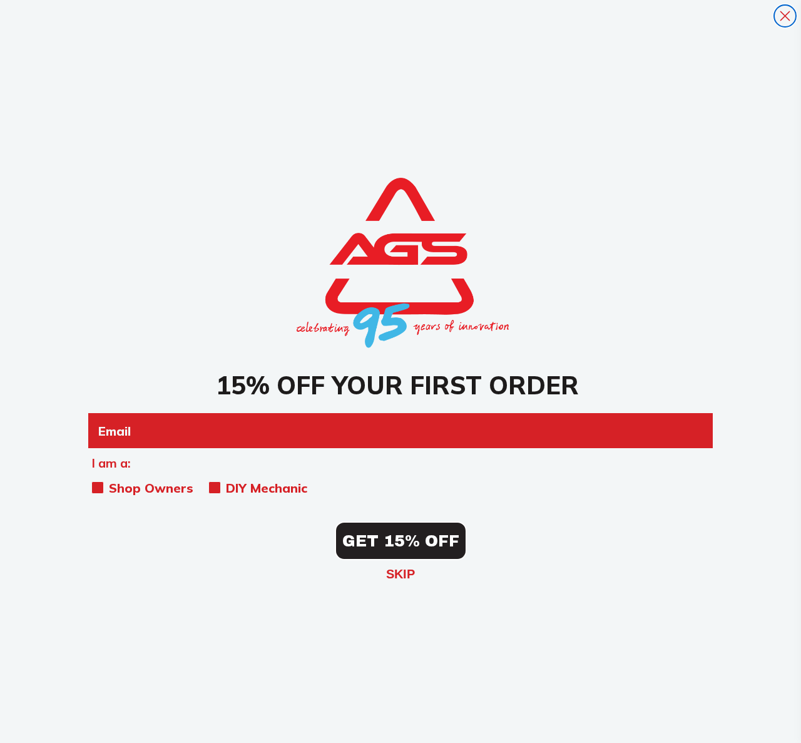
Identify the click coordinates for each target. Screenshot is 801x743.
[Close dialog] (785, 16)
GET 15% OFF (400, 541)
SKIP (400, 574)
